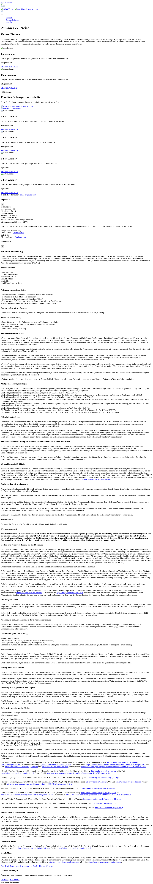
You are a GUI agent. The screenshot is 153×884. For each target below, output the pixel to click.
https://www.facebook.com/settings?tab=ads (21, 767)
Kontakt (9, 22)
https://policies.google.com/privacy (104, 771)
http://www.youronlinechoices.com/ (70, 593)
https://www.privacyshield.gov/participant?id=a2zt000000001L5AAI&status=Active (79, 773)
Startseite (9, 18)
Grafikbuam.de (18, 233)
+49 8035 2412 (8, 9)
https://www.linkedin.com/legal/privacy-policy (98, 793)
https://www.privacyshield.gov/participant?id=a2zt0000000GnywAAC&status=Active (113, 767)
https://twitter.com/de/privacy (96, 782)
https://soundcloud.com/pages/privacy (109, 808)
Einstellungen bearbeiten (10, 880)
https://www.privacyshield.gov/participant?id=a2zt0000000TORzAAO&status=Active (39, 784)
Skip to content (6, 2)
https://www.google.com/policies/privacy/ (34, 848)
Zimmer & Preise (12, 20)
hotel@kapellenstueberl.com (27, 9)
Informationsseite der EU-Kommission (96, 479)
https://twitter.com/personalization (128, 782)
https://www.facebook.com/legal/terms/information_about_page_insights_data (115, 765)
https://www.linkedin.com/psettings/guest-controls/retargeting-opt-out (27, 795)
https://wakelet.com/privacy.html (104, 803)
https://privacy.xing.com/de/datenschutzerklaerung (102, 799)
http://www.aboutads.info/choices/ (29, 593)
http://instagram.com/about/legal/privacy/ (103, 777)
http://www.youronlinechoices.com (55, 767)
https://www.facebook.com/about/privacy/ (55, 765)
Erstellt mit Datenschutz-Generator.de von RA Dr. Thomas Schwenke (27, 866)
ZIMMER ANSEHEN (9, 67)
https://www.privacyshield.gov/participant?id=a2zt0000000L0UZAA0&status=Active (98, 795)
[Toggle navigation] (2, 14)
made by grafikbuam (28, 195)
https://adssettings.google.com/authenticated (17, 773)
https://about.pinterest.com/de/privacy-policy (98, 788)
